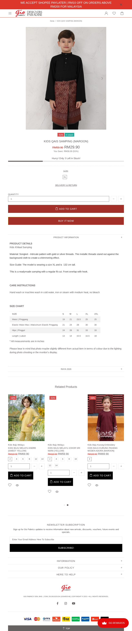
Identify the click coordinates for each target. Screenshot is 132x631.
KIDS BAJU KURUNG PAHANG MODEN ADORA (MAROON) (103, 449)
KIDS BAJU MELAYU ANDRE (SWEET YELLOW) (22, 449)
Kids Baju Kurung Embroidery (101, 445)
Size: (66, 171)
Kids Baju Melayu (16, 445)
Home (52, 21)
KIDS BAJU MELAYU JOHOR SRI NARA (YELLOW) (64, 449)
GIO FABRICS (28, 13)
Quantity (13, 194)
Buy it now (66, 220)
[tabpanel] (26, 445)
